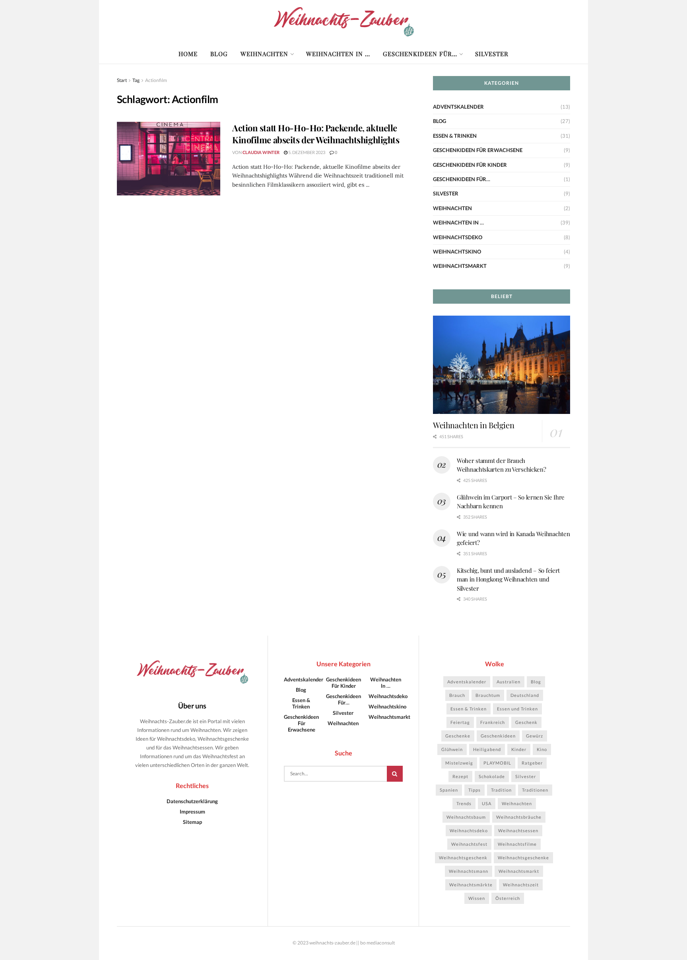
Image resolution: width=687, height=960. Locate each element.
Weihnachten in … (338, 54)
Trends (464, 803)
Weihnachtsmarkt (460, 266)
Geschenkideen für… (420, 54)
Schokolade (492, 776)
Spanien (449, 789)
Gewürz (534, 735)
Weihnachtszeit (521, 884)
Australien (508, 681)
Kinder (518, 749)
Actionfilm (156, 80)
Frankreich (492, 722)
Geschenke (457, 735)
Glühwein (452, 749)
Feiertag (460, 722)
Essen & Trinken (455, 136)
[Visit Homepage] (344, 22)
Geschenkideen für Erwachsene (477, 150)
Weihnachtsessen (518, 830)
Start (122, 80)
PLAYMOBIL (497, 762)
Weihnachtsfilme (517, 844)
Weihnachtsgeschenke (523, 857)
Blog (219, 54)
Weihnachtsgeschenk (463, 857)
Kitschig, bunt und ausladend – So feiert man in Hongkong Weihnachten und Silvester (508, 579)
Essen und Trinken (517, 708)
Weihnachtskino (457, 251)
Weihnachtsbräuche (518, 817)
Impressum (192, 811)
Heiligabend (487, 749)
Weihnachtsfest (469, 844)
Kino (542, 749)
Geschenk (526, 722)
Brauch (457, 695)
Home (188, 54)
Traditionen (535, 789)
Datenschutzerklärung (192, 801)
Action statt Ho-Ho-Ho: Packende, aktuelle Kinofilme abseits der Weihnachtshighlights (316, 134)
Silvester (491, 54)
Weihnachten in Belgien (473, 425)
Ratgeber (532, 762)
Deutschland (524, 695)
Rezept (460, 776)
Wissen (476, 898)
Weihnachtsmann (468, 871)
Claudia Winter (261, 152)
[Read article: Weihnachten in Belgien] (501, 365)
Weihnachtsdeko (457, 237)
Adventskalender (458, 106)
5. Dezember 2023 (306, 152)
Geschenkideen (498, 735)
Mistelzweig (459, 762)
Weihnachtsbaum (466, 817)
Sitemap (192, 822)
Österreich (507, 898)
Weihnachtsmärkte (471, 884)
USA (486, 803)
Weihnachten (264, 54)
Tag (136, 80)
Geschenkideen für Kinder (470, 165)
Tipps (474, 789)
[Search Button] (395, 774)
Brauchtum (487, 695)
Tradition (501, 789)
